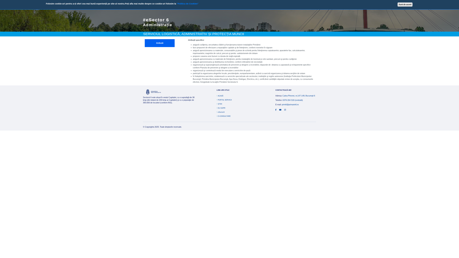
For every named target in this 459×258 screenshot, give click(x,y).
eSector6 (221, 112)
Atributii (159, 43)
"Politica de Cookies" (188, 4)
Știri (220, 104)
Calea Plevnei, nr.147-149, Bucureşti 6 (298, 96)
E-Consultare (224, 116)
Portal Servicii (225, 100)
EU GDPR (221, 108)
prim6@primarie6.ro (290, 105)
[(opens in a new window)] (275, 110)
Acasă (220, 96)
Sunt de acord (405, 4)
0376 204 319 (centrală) (293, 100)
